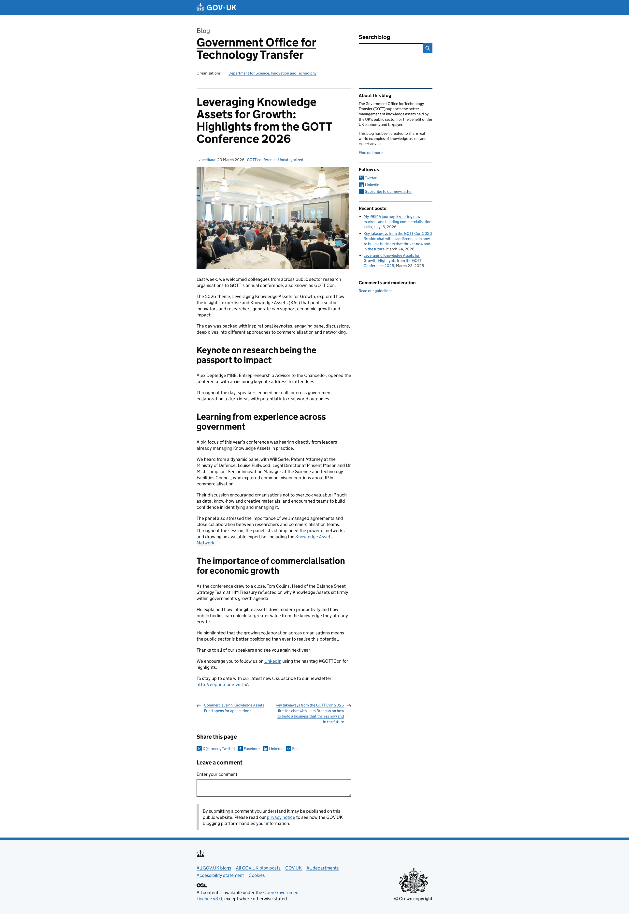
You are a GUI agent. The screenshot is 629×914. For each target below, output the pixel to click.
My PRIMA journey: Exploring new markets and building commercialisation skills (397, 221)
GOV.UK (293, 868)
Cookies (257, 875)
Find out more (371, 152)
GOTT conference (261, 159)
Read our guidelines (375, 290)
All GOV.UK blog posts (258, 868)
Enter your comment (217, 774)
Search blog (374, 37)
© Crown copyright (413, 898)
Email (296, 748)
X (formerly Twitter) (219, 748)
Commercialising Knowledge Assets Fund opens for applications (234, 708)
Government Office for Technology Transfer (256, 48)
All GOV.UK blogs (214, 868)
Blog (203, 31)
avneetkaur (206, 159)
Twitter (371, 178)
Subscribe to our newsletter (388, 191)
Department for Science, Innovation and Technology (272, 73)
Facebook (252, 748)
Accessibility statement (220, 875)
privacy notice (281, 817)
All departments (322, 868)
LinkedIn (272, 661)
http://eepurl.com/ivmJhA (223, 684)
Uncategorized (290, 159)
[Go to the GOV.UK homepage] (216, 7)
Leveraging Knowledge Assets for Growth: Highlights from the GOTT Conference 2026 (393, 260)
